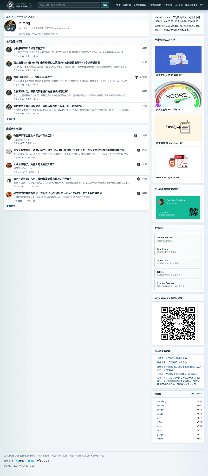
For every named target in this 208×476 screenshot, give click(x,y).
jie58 (159, 422)
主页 (8, 16)
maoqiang (161, 401)
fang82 (21, 143)
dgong (21, 201)
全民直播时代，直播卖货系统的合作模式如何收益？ (41, 91)
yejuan (160, 414)
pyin (159, 418)
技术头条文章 (191, 5)
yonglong (22, 186)
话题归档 (127, 5)
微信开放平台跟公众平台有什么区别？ (34, 135)
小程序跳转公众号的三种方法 (29, 48)
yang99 (160, 434)
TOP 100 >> (196, 394)
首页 (118, 5)
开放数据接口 (155, 5)
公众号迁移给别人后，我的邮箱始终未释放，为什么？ (42, 178)
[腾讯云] (20, 460)
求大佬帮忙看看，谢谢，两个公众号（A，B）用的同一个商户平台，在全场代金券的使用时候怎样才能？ (70, 150)
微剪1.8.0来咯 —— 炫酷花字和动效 (32, 77)
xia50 (20, 158)
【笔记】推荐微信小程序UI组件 (172, 358)
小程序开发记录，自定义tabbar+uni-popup (177, 374)
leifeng (160, 439)
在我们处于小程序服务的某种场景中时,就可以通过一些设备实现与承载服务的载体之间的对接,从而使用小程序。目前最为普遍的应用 (178, 381)
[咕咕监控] (43, 460)
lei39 (159, 430)
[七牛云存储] (31, 460)
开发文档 (167, 5)
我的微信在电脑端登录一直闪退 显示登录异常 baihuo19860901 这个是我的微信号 (57, 193)
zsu (159, 426)
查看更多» (11, 119)
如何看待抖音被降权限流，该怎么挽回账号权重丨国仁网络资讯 (47, 105)
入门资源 (178, 5)
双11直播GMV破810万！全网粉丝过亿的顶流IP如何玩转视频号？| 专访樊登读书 (56, 62)
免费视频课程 (140, 5)
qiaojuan (161, 405)
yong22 (160, 409)
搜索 (105, 5)
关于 (202, 5)
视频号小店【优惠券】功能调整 (172, 362)
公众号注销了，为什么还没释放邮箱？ (34, 164)
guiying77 (22, 172)
